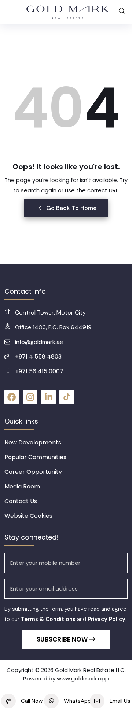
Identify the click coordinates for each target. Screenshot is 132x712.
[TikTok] (66, 397)
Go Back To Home (71, 208)
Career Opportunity (33, 472)
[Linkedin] (48, 397)
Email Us (119, 701)
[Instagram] (30, 397)
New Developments (32, 442)
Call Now (31, 701)
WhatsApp (75, 701)
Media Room (22, 486)
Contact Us (20, 501)
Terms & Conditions (48, 619)
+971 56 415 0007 (39, 371)
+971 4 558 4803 (38, 356)
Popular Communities (35, 457)
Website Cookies (28, 516)
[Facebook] (11, 397)
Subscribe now (63, 639)
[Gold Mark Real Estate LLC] (68, 12)
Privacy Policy (106, 619)
